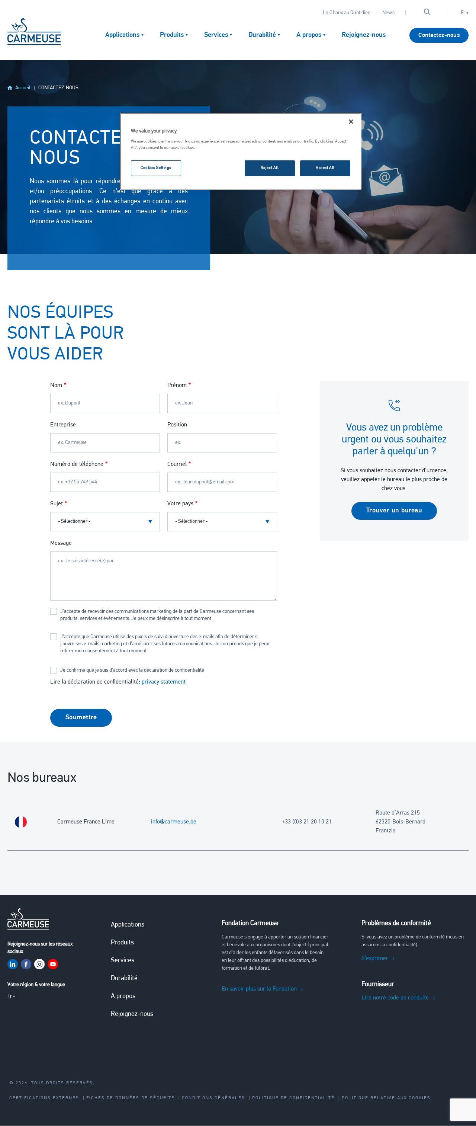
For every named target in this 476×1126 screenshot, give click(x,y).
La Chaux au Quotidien (346, 13)
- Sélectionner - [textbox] (191, 521)
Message (61, 543)
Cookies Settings (156, 168)
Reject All (270, 168)
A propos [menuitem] (308, 35)
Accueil (22, 88)
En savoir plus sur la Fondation (259, 989)
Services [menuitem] (216, 35)
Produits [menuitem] (172, 35)
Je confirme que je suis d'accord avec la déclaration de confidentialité (132, 670)
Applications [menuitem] (122, 35)
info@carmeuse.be (173, 822)
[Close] (351, 121)
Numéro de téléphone (76, 464)
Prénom (177, 385)
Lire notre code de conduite (395, 998)
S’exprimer (374, 959)
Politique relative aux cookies (386, 1098)
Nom (56, 385)
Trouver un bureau (394, 511)
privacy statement (164, 682)
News (388, 13)
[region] (240, 151)
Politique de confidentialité (293, 1098)
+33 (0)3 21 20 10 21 (307, 822)
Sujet (56, 504)
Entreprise (63, 425)
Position (177, 425)
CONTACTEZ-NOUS (58, 88)
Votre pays (180, 504)
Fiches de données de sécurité (130, 1098)
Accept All (325, 168)
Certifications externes (44, 1098)
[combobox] (222, 521)
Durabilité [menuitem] (262, 35)
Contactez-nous (439, 35)
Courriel (177, 464)
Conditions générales (213, 1098)
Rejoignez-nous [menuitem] (364, 35)
